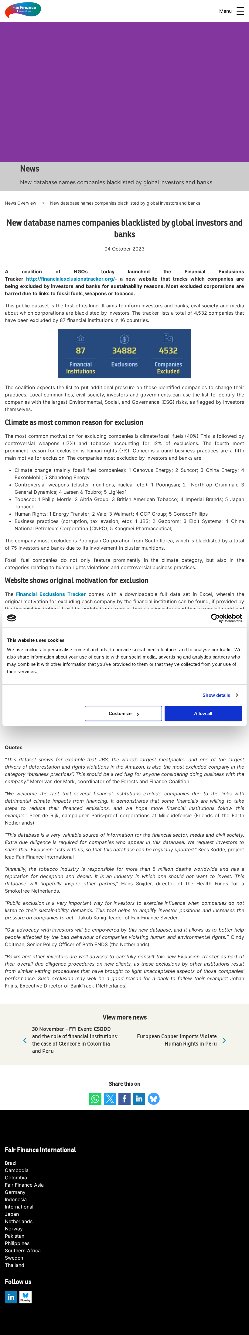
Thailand (14, 1265)
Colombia (16, 1177)
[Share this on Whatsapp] (95, 1099)
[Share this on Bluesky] (154, 1099)
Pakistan (14, 1236)
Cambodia (17, 1170)
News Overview (20, 203)
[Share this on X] (110, 1099)
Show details (216, 695)
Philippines (17, 1243)
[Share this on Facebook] (124, 1099)
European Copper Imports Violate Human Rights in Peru (177, 1040)
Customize (120, 713)
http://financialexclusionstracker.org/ (70, 279)
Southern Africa (23, 1250)
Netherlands (18, 1221)
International (19, 1207)
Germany (15, 1192)
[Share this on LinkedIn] (139, 1099)
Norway (14, 1229)
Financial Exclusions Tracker (51, 594)
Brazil (11, 1163)
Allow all (203, 713)
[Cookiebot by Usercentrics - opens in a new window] (215, 618)
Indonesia (16, 1199)
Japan (12, 1214)
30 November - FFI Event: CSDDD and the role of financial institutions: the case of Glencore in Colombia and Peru (75, 1040)
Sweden (14, 1258)
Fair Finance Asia (24, 1185)
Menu (225, 11)
